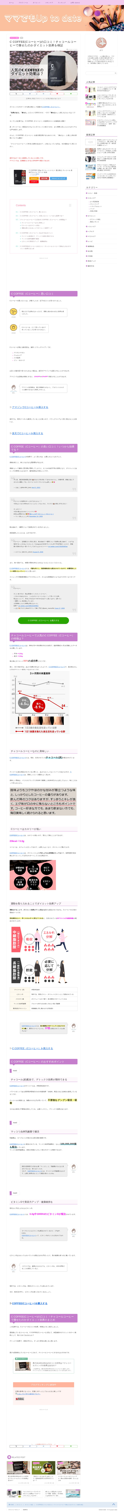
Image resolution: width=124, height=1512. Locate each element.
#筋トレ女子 (33, 514)
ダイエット (37, 3)
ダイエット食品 (14, 37)
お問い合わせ (75, 3)
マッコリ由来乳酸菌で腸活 (30, 239)
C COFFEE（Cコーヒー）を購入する (43, 620)
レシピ (90, 241)
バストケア (92, 226)
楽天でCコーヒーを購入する (27, 433)
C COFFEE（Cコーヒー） (51, 107)
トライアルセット (96, 206)
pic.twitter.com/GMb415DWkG (28, 606)
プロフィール (23, 3)
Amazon (34, 178)
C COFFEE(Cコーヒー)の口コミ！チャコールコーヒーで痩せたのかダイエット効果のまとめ (45, 247)
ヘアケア (91, 231)
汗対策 (90, 256)
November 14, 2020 (36, 516)
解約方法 (91, 266)
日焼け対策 (93, 211)
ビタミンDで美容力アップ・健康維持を (34, 241)
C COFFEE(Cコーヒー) (18, 456)
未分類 (90, 251)
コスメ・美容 (92, 193)
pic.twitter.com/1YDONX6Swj (58, 546)
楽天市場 (44, 178)
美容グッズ (92, 261)
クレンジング (94, 204)
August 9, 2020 (38, 552)
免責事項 (25, 1509)
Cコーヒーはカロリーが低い (31, 225)
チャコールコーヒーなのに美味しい (33, 223)
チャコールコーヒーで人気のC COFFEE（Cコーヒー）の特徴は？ (43, 219)
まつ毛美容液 (94, 201)
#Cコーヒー (50, 514)
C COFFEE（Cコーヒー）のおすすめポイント (36, 233)
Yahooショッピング (58, 178)
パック (92, 208)
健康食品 (91, 246)
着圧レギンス (94, 222)
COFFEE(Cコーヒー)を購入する (30, 1303)
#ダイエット (42, 514)
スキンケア (49, 3)
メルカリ (34, 181)
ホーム (11, 3)
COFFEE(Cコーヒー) (17, 835)
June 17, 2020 (60, 608)
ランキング (62, 3)
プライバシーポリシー (14, 1509)
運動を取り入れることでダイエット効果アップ (37, 228)
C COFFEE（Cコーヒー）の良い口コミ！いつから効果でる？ (42, 216)
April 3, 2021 (36, 487)
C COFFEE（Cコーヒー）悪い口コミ (33, 212)
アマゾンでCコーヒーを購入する (30, 407)
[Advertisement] (44, 273)
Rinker (37, 173)
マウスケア (92, 236)
